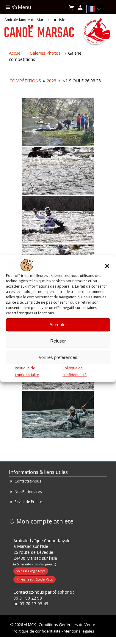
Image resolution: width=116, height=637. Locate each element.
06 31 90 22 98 (27, 598)
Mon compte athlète (44, 521)
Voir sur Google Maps (30, 571)
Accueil (15, 53)
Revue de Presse (28, 501)
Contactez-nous (28, 481)
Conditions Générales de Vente (67, 624)
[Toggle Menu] (8, 7)
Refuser (58, 340)
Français (97, 9)
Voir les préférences (58, 357)
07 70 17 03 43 (34, 603)
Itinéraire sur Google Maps (34, 579)
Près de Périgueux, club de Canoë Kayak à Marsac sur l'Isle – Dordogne (96, 32)
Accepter (58, 324)
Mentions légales (79, 631)
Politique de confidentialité (37, 631)
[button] (107, 266)
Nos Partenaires (28, 491)
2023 (51, 80)
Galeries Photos (45, 53)
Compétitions (25, 80)
